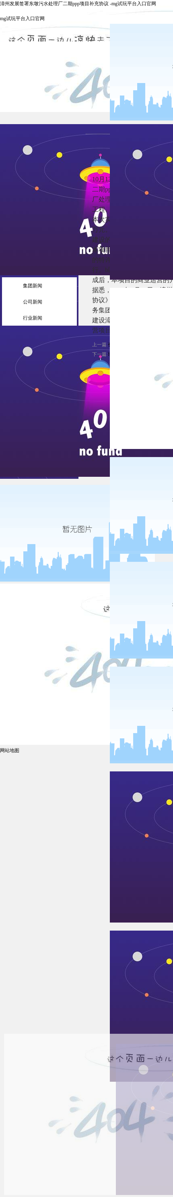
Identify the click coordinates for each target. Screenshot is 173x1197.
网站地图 (9, 750)
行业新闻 (32, 318)
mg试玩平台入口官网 (22, 18)
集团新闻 (32, 286)
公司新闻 (32, 302)
